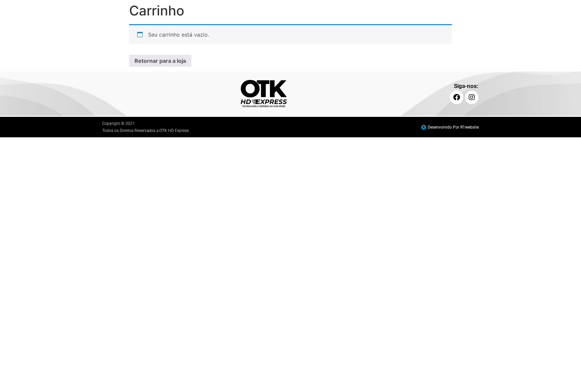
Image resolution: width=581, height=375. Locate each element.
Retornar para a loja (160, 60)
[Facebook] (456, 97)
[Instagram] (471, 97)
